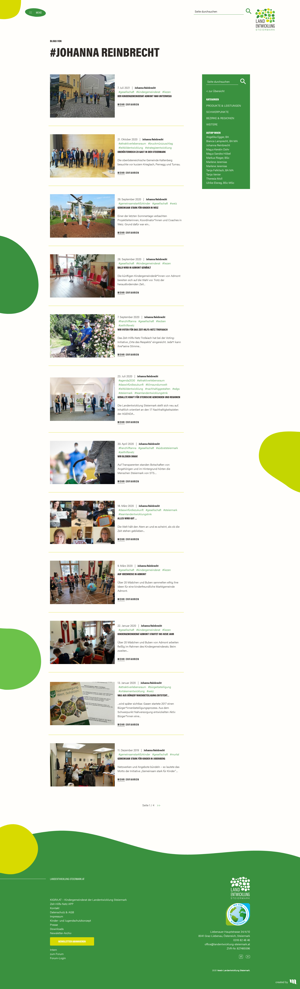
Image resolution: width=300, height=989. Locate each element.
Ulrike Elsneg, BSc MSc (220, 183)
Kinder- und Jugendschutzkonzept (70, 920)
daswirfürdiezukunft (132, 384)
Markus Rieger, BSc (217, 158)
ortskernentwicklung (132, 691)
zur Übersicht (216, 91)
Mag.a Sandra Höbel (218, 153)
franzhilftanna (128, 321)
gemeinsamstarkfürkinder (135, 203)
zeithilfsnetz (127, 325)
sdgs (177, 389)
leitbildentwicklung (131, 148)
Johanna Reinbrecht (145, 88)
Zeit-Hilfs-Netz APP (61, 904)
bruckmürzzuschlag (161, 143)
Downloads (57, 929)
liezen (167, 92)
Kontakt (54, 908)
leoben (162, 321)
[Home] (240, 890)
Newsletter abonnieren (72, 941)
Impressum (56, 916)
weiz (174, 203)
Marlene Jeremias (216, 162)
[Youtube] (248, 957)
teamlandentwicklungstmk (152, 393)
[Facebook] (241, 957)
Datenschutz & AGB (62, 912)
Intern (53, 950)
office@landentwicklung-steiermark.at (227, 944)
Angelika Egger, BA (217, 137)
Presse (54, 925)
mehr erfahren (128, 104)
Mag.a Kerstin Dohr (217, 149)
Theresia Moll (214, 178)
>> (158, 805)
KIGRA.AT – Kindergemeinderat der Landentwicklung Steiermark (88, 900)
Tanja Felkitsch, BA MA (220, 170)
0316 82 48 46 (241, 940)
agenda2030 (127, 380)
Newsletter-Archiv (61, 933)
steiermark (126, 393)
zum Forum (57, 954)
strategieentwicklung (159, 148)
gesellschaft (127, 92)
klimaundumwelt (157, 384)
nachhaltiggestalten (158, 389)
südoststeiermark (168, 448)
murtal (175, 754)
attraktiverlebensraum (133, 143)
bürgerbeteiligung (160, 687)
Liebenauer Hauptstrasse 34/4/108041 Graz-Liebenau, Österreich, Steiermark (224, 934)
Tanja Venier (213, 174)
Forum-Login (58, 958)
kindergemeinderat (149, 92)
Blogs (53, 41)
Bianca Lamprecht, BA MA (222, 141)
